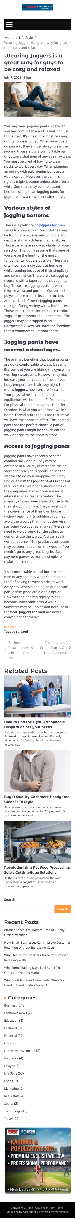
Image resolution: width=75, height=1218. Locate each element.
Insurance (11, 1058)
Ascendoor (29, 1212)
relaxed (22, 631)
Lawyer (9, 1066)
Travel (8, 1118)
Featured (10, 1028)
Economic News (15, 1013)
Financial (10, 1035)
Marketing (11, 1088)
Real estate (12, 1096)
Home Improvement (19, 1050)
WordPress (61, 1212)
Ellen (27, 77)
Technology (12, 1111)
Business (10, 1005)
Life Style (10, 627)
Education (11, 1020)
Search (9, 899)
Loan (7, 1081)
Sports (8, 1103)
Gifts (7, 1043)
